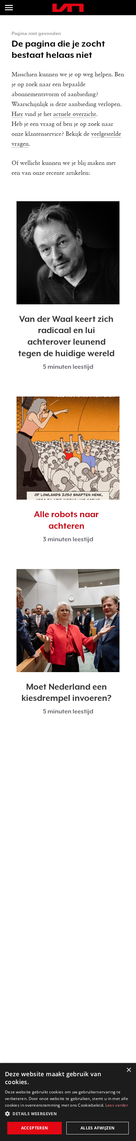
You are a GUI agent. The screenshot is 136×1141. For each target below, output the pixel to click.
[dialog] (68, 1102)
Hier (17, 114)
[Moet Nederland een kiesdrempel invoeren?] (68, 620)
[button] (68, 1114)
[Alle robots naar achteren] (68, 448)
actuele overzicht (74, 114)
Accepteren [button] (34, 1128)
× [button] (128, 1070)
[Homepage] (68, 8)
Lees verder (116, 1105)
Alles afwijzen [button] (98, 1128)
